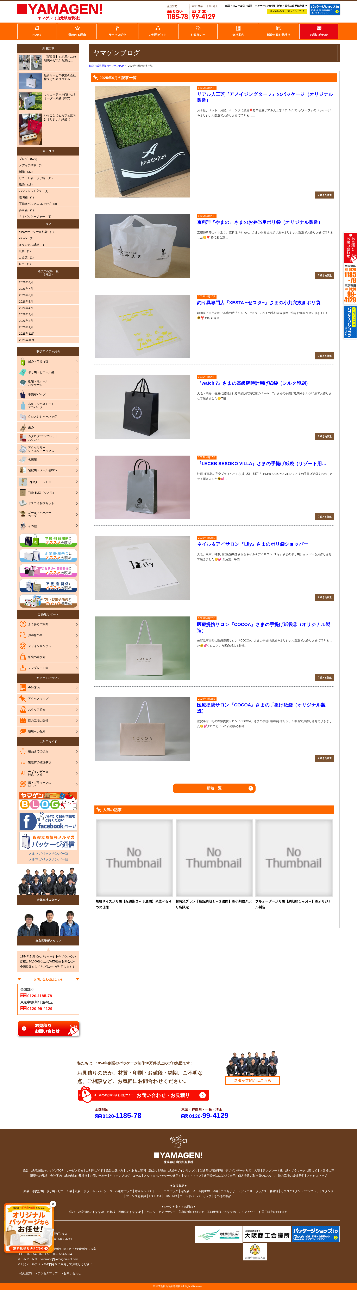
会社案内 (56, 1175)
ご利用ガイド (94, 1170)
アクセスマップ (317, 1175)
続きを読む (326, 195)
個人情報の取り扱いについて (285, 11)
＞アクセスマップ (46, 1273)
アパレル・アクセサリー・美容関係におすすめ (174, 1211)
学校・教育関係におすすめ (86, 1211)
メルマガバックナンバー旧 (48, 859)
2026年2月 (26, 320)
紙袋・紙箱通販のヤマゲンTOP (43, 1170)
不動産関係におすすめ (221, 1211)
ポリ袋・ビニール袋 (59, 1191)
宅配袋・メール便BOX (195, 1191)
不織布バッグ (123, 1191)
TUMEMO (170, 1196)
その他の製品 (222, 1196)
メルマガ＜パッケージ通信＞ (162, 1175)
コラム (136, 1175)
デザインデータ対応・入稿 (242, 1170)
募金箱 (23, 210)
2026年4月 (26, 308)
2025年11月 (26, 340)
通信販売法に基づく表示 (220, 1175)
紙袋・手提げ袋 (34, 1191)
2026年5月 (26, 301)
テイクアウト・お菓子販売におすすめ (263, 1211)
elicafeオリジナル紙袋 (33, 231)
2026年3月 (26, 314)
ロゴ (22, 264)
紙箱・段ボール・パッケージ (93, 1191)
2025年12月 (27, 333)
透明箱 (23, 197)
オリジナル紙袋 (29, 244)
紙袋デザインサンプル (182, 1170)
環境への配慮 (39, 1175)
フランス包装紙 (136, 1196)
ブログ (23, 158)
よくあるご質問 (136, 1170)
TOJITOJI (155, 1196)
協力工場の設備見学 (291, 1175)
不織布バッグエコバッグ (35, 203)
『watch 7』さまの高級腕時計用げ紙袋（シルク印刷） (253, 383)
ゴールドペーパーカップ (195, 1196)
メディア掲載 (27, 165)
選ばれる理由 (157, 1170)
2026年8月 (26, 282)
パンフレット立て (30, 191)
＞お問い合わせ (71, 1273)
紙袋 (22, 184)
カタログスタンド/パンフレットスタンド (307, 1191)
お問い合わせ (98, 1175)
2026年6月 (26, 295)
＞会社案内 (24, 1273)
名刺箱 (273, 1191)
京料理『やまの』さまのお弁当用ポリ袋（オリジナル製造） (260, 222)
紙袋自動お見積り (75, 1175)
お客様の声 (327, 1170)
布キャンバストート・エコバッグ (156, 1191)
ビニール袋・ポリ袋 (32, 178)
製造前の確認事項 (211, 1170)
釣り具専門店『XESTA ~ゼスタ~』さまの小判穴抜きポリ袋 (258, 302)
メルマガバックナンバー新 (48, 853)
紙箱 (22, 171)
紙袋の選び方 (114, 1170)
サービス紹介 (74, 1170)
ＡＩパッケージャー (32, 216)
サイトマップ (192, 1175)
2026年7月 (26, 288)
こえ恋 (23, 257)
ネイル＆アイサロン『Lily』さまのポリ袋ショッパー (252, 544)
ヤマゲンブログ (120, 1175)
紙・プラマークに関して (301, 1170)
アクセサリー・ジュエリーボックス (244, 1191)
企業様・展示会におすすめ (124, 1211)
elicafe (23, 238)
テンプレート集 (273, 1170)
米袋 (215, 1191)
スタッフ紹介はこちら (252, 1080)
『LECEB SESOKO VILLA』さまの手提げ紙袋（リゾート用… (261, 463)
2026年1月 (26, 327)
